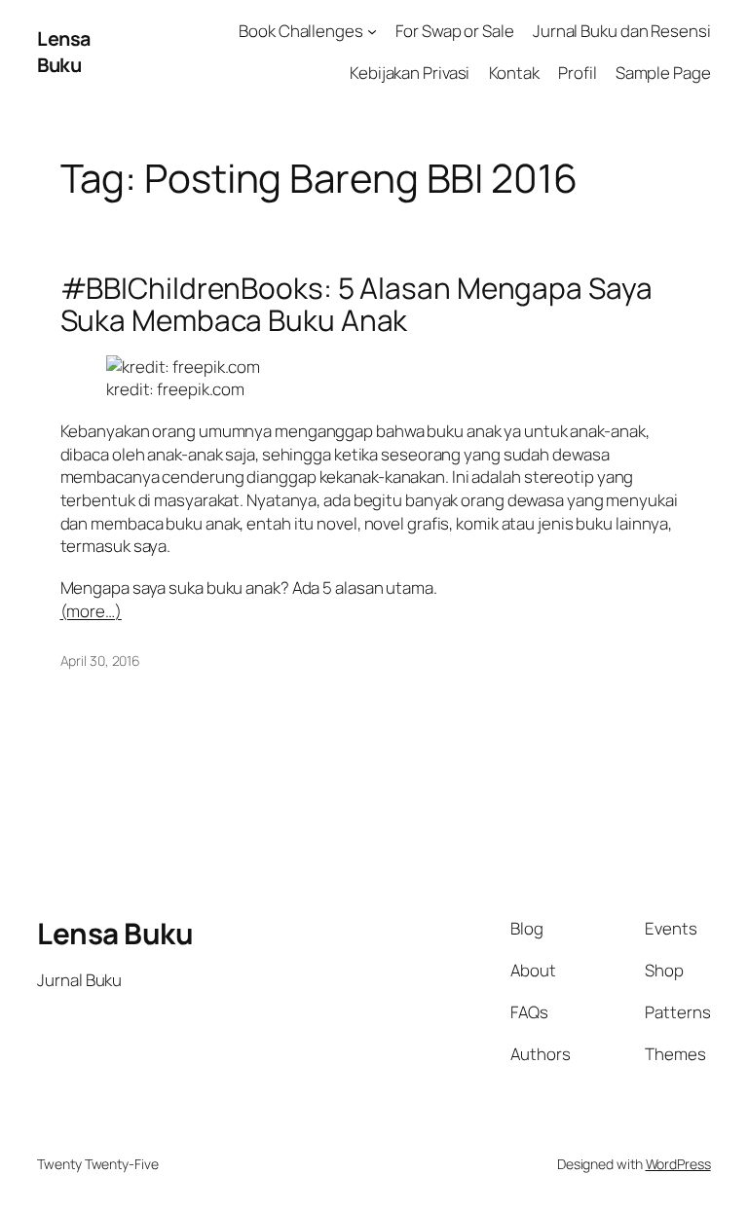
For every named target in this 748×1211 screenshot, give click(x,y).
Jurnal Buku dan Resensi (622, 30)
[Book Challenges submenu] (372, 31)
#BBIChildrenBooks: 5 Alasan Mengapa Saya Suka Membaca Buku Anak (356, 304)
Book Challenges (301, 30)
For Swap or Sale (454, 30)
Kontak (514, 72)
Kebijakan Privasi (409, 72)
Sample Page (663, 72)
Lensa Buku (64, 52)
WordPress (678, 1164)
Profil (577, 72)
